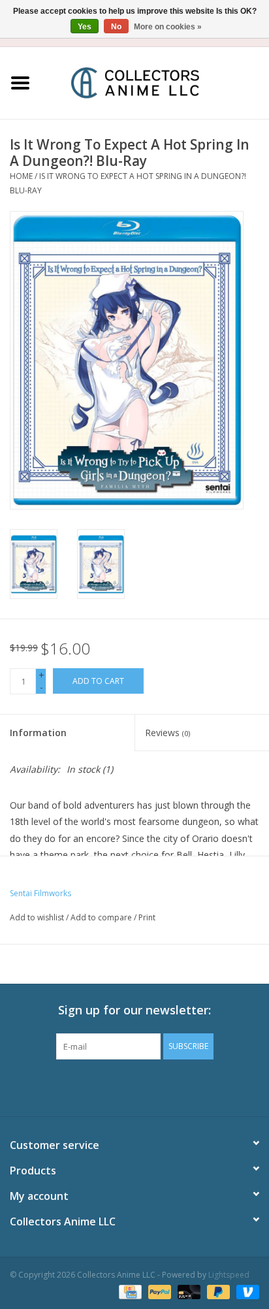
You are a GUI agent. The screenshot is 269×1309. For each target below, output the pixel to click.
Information (38, 732)
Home (21, 176)
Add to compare (102, 917)
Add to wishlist (37, 917)
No (116, 26)
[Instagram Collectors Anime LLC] (158, 1086)
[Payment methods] (128, 1291)
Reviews (167, 732)
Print (146, 917)
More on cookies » (168, 26)
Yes (84, 26)
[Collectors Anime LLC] (154, 82)
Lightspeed (228, 1274)
